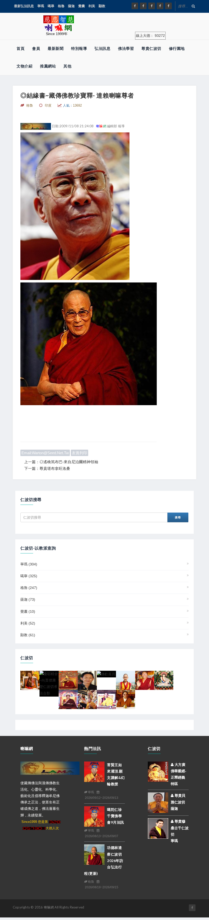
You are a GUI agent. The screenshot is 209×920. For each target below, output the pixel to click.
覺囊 (81, 6)
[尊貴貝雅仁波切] (158, 802)
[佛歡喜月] (106, 674)
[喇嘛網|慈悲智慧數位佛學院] (143, 6)
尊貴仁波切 (151, 48)
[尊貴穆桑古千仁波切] (158, 828)
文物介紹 (24, 66)
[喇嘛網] (160, 6)
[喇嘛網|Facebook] (135, 6)
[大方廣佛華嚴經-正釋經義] (158, 771)
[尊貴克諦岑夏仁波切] (144, 680)
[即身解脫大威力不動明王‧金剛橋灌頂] (87, 699)
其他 (67, 66)
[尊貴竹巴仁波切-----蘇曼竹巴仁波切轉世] (106, 699)
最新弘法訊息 (24, 6)
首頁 (20, 48)
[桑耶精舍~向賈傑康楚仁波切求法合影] (49, 683)
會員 (36, 48)
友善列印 (79, 453)
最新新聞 (55, 48)
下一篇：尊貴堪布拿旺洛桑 (47, 468)
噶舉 (51, 6)
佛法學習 (126, 48)
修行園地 (177, 48)
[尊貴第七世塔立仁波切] (68, 680)
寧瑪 (40, 6)
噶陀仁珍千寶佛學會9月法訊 (115, 815)
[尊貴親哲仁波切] (125, 680)
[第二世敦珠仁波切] (125, 699)
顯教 (102, 6)
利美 (91, 6)
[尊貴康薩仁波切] (30, 680)
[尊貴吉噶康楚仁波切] (87, 680)
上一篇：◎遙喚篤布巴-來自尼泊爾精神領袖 (61, 462)
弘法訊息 (102, 48)
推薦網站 (48, 66)
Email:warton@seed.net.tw (45, 453)
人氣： (72, 105)
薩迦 (71, 6)
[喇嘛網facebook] (192, 907)
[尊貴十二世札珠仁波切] (163, 680)
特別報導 (79, 48)
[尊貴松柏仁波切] (68, 699)
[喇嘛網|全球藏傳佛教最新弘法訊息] (151, 6)
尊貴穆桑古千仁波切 (180, 827)
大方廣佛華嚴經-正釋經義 (178, 771)
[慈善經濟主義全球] (168, 6)
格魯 (61, 6)
